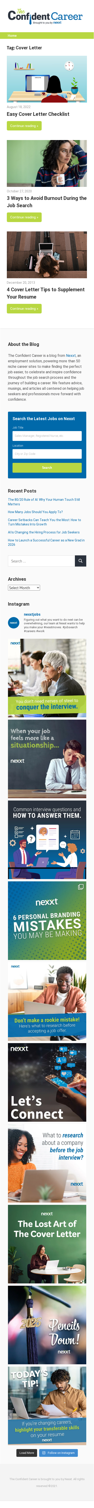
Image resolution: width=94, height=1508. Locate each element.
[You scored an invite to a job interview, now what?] (47, 1163)
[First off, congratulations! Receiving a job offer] (47, 1001)
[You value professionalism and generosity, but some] (47, 1082)
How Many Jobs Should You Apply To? (35, 512)
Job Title (18, 427)
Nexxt (71, 355)
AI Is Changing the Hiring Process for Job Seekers (44, 532)
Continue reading (23, 126)
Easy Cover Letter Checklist (38, 114)
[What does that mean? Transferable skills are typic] (47, 1406)
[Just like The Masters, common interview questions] (47, 839)
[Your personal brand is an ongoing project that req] (47, 920)
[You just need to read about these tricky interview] (47, 678)
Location (18, 445)
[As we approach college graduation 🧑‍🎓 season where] (47, 1325)
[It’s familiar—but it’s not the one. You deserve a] (47, 759)
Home (12, 35)
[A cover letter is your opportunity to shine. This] (47, 1244)
